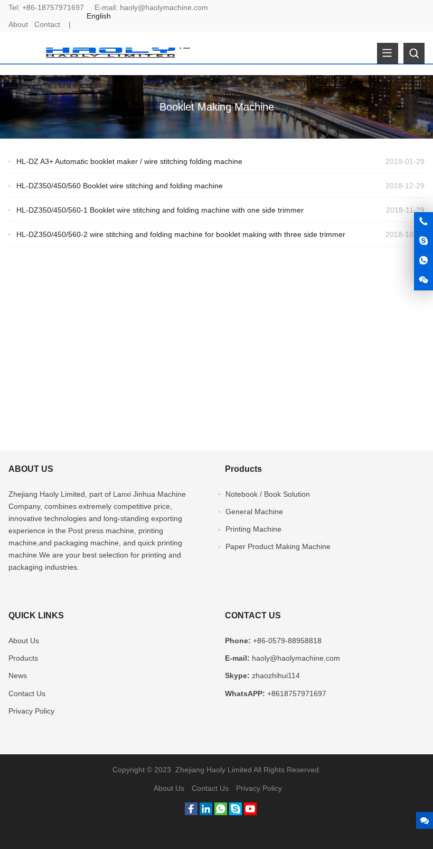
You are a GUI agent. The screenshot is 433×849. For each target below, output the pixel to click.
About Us (23, 640)
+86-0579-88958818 (287, 640)
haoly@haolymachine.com (164, 7)
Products (23, 658)
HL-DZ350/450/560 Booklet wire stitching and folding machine (119, 185)
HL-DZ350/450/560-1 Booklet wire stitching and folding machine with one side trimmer (160, 210)
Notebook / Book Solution (267, 494)
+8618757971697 (296, 693)
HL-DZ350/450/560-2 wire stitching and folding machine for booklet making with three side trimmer (180, 234)
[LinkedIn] (206, 812)
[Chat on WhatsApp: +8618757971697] (423, 260)
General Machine (254, 511)
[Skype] (235, 812)
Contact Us (26, 693)
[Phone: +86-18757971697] (423, 221)
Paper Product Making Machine (278, 546)
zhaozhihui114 (276, 675)
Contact (47, 24)
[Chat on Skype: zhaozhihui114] (423, 241)
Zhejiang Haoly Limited (46, 494)
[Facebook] (191, 812)
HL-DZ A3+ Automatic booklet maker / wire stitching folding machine (129, 161)
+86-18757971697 (53, 7)
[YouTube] (250, 812)
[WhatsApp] (220, 812)
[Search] (414, 53)
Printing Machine (253, 529)
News (17, 675)
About (18, 24)
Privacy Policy (31, 711)
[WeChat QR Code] (423, 280)
